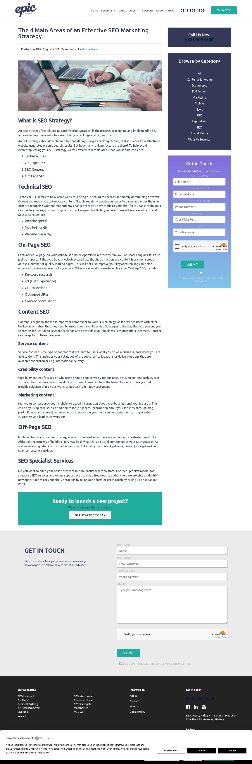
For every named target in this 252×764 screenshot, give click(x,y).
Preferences (171, 750)
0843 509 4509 (192, 10)
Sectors (147, 10)
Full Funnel (199, 91)
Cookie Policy (137, 711)
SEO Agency (193, 715)
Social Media (199, 133)
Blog (171, 10)
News (95, 49)
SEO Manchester (83, 696)
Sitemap (134, 706)
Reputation (199, 121)
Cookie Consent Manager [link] (19, 738)
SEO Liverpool (26, 696)
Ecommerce (199, 85)
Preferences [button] (44, 752)
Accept (232, 750)
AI (199, 73)
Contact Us (224, 10)
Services (106, 10)
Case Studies (127, 10)
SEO (199, 127)
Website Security (199, 139)
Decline (202, 750)
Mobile (199, 103)
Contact (134, 701)
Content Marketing (199, 79)
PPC (199, 115)
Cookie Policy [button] (113, 749)
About (160, 10)
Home (94, 10)
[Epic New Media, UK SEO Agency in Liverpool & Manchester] (26, 10)
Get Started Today (90, 515)
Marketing (199, 97)
